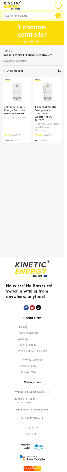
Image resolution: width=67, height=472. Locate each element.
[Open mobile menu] (58, 5)
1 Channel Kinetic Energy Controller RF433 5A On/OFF (15, 110)
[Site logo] (15, 5)
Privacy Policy (28, 371)
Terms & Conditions (32, 360)
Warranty (23, 338)
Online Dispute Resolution (32, 350)
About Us (31, 433)
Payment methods (28, 332)
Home (6, 50)
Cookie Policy (28, 365)
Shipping (22, 326)
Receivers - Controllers (16, 117)
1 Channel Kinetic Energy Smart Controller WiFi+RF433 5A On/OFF (45, 113)
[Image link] (32, 268)
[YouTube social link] (32, 307)
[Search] (58, 15)
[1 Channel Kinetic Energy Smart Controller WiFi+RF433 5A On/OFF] (47, 91)
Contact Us (32, 427)
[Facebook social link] (26, 307)
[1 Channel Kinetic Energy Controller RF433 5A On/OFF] (17, 91)
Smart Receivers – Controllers (44, 128)
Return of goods (27, 344)
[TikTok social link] (38, 307)
